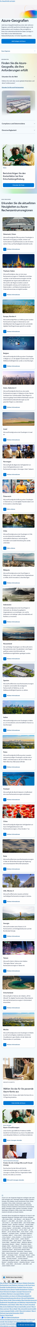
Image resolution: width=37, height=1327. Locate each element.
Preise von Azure (27, 1287)
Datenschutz (24, 1322)
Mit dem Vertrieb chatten (27, 1325)
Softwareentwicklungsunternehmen (10, 1298)
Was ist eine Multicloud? (7, 1306)
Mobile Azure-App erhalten (14, 1277)
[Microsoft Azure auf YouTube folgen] (17, 1281)
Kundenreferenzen (11, 1287)
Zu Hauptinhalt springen (7, 1)
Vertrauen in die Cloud (24, 1285)
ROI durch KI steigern (10, 1291)
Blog (22, 1300)
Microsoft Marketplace (27, 1298)
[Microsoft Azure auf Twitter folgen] (5, 1281)
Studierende (3, 1302)
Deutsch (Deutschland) (6, 1315)
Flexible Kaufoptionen (21, 1289)
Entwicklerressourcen (30, 1300)
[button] (18, 51)
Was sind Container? (25, 1311)
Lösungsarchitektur (18, 1294)
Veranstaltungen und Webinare (16, 1302)
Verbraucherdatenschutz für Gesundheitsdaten (13, 1319)
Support (27, 1294)
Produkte (19, 1287)
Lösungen (19, 1291)
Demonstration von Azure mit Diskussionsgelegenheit (15, 1296)
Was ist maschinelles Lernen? (22, 1306)
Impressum (16, 1322)
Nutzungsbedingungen (12, 1324)
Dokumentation (16, 1300)
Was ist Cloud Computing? (27, 1304)
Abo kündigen (9, 1322)
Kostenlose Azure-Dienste (7, 1289)
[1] (2, 1195)
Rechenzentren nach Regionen (9, 1285)
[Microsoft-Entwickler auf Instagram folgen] (9, 1281)
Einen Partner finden (6, 1300)
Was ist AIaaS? (13, 1309)
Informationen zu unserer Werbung (10, 1326)
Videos (17, 1304)
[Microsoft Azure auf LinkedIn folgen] (13, 1281)
